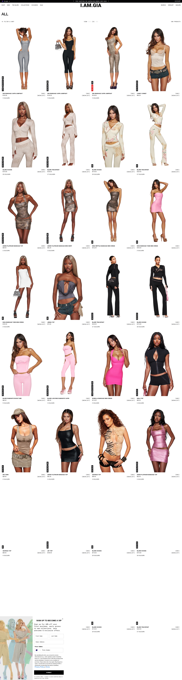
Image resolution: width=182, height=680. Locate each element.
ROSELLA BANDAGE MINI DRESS (102, 398)
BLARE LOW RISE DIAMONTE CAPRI (58, 398)
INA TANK (6, 474)
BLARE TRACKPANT (53, 169)
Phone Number (39, 646)
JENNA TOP (51, 322)
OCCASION (34, 5)
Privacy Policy (39, 667)
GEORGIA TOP (96, 474)
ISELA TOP (140, 398)
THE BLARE (15, 5)
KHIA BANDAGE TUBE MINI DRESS (147, 246)
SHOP (3, 5)
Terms (48, 667)
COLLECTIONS (25, 5)
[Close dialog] (62, 619)
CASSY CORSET (141, 93)
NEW (8, 5)
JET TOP (50, 551)
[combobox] (38, 650)
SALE (41, 5)
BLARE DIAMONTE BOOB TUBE (12, 398)
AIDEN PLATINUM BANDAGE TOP (13, 246)
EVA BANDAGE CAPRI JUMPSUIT (13, 93)
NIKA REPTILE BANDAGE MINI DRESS (103, 246)
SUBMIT (49, 672)
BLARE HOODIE (7, 169)
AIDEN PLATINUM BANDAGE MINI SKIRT (59, 246)
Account (177, 1)
